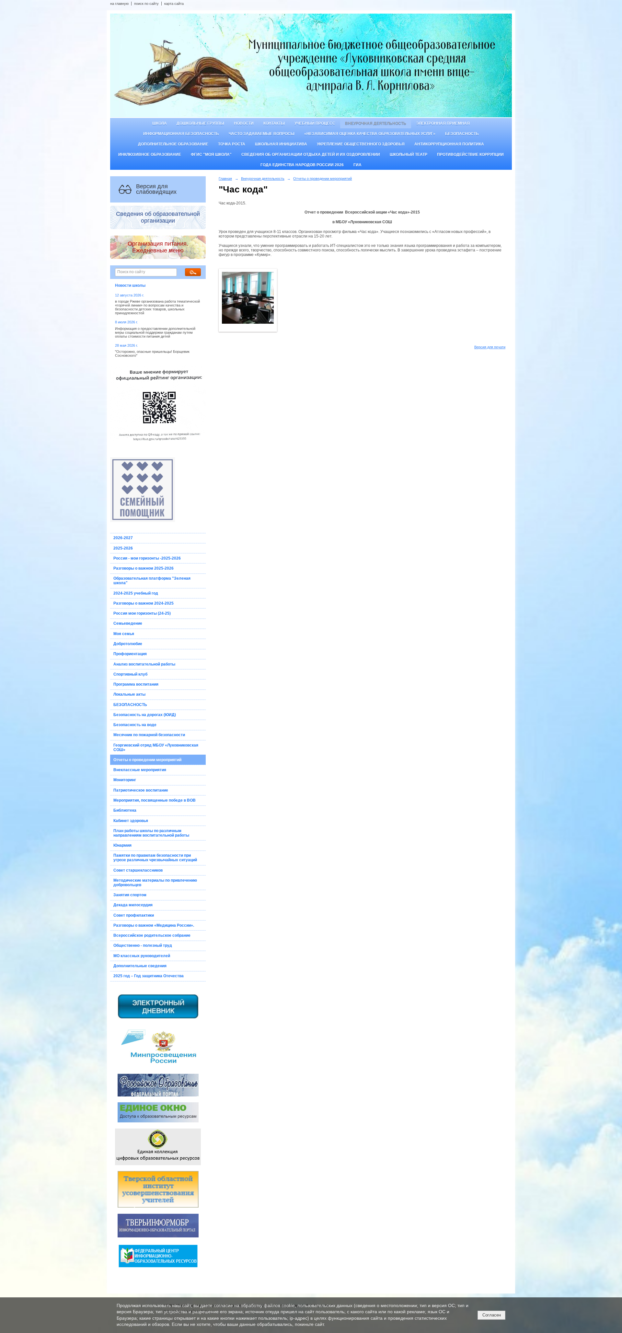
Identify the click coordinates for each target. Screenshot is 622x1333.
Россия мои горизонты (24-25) (142, 613)
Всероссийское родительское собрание (151, 935)
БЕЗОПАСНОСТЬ (130, 704)
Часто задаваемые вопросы (261, 134)
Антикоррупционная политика (449, 144)
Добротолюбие (127, 644)
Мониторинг (124, 780)
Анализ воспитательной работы (144, 664)
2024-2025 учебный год (135, 593)
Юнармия (122, 845)
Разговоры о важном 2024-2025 (143, 603)
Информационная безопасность (181, 134)
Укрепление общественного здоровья (361, 144)
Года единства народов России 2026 (302, 165)
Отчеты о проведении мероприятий (147, 760)
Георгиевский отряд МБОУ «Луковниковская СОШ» (155, 747)
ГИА (357, 165)
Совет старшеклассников (138, 870)
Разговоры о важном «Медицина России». (153, 925)
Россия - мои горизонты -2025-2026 (147, 558)
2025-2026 (123, 548)
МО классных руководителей (141, 956)
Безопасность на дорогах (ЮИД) (144, 715)
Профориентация (130, 654)
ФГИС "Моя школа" (211, 154)
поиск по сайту (146, 4)
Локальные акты (129, 694)
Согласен (491, 1315)
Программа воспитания (135, 684)
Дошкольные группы (200, 123)
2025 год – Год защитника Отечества (148, 976)
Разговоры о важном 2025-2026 (143, 568)
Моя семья (123, 634)
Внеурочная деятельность (375, 123)
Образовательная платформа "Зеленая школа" (151, 580)
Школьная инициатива (281, 144)
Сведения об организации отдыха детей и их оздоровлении (310, 154)
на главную (119, 4)
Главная (225, 178)
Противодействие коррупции (470, 154)
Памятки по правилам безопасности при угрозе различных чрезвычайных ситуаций (155, 857)
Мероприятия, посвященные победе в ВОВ (154, 800)
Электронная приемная (443, 123)
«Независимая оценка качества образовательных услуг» (369, 134)
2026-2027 (123, 538)
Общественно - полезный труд (142, 945)
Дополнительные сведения (140, 966)
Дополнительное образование (173, 144)
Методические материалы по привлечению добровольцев (155, 882)
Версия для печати (489, 347)
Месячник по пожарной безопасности (149, 735)
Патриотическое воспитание (140, 790)
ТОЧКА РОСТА (231, 144)
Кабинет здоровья (130, 820)
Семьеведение (127, 623)
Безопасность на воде (134, 725)
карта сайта (174, 4)
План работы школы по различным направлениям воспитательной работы (151, 833)
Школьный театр (408, 154)
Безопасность (462, 134)
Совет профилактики (133, 915)
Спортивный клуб (130, 674)
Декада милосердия (133, 905)
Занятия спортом (129, 895)
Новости (244, 123)
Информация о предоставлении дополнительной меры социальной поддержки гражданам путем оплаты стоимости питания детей (155, 332)
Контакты (274, 123)
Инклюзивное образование (149, 154)
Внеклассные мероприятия (139, 770)
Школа (159, 123)
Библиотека (124, 810)
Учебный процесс (314, 123)
